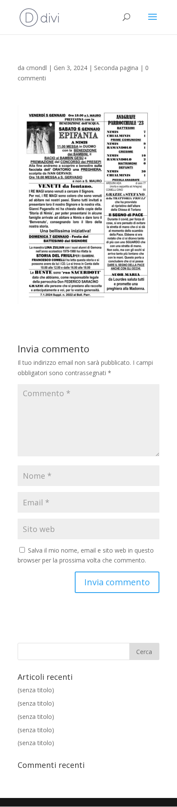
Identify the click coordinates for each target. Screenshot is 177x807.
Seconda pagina (116, 68)
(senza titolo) (36, 690)
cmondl (36, 68)
